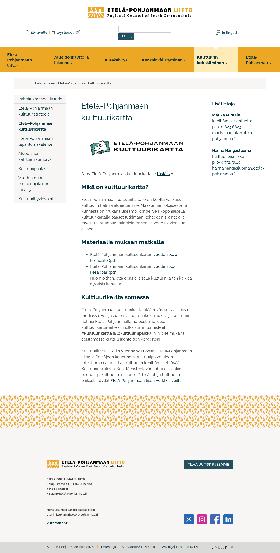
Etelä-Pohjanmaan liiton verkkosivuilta (146, 380)
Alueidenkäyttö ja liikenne (71, 60)
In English (230, 33)
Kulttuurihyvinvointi (36, 198)
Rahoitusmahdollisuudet (41, 99)
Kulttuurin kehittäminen (210, 60)
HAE (125, 36)
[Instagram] (202, 520)
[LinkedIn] (228, 520)
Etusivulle (39, 32)
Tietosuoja (108, 547)
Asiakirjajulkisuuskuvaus (180, 547)
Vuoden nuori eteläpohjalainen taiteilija (33, 183)
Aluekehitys (116, 60)
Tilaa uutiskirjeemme (208, 464)
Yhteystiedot (63, 32)
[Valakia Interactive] (222, 547)
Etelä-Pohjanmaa (257, 60)
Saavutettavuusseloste (139, 547)
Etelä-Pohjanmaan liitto (19, 60)
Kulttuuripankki (32, 168)
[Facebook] (215, 520)
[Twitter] (189, 520)
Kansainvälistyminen (162, 60)
